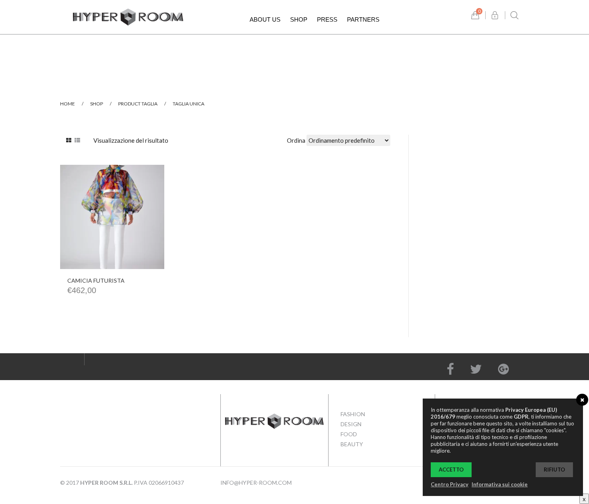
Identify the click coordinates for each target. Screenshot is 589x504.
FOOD (349, 434)
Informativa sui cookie (500, 484)
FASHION (353, 414)
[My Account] (495, 15)
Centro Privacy (449, 484)
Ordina (296, 140)
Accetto (451, 469)
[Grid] (68, 140)
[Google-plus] (503, 369)
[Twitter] (476, 369)
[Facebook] (450, 369)
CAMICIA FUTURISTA (96, 280)
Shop (96, 104)
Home (67, 104)
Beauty (352, 444)
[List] (77, 140)
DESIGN (351, 424)
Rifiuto (554, 469)
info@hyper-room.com (256, 482)
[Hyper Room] (128, 16)
